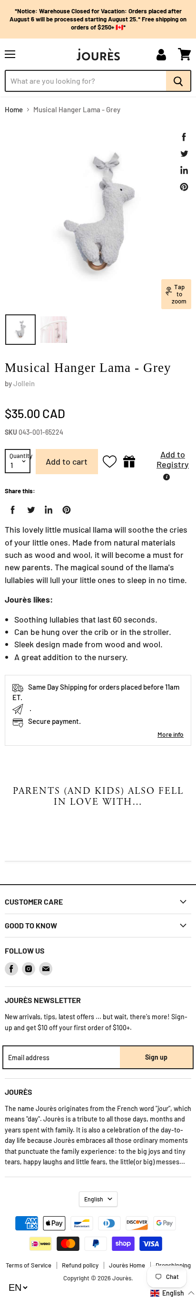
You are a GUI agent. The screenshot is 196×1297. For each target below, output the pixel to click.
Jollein (24, 383)
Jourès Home (127, 1265)
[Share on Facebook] (184, 137)
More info (170, 734)
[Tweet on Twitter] (184, 153)
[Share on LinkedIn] (184, 170)
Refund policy (80, 1265)
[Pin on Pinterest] (184, 187)
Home (14, 110)
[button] (165, 461)
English (93, 1199)
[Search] (178, 81)
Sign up (156, 1057)
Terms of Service (28, 1265)
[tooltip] (166, 477)
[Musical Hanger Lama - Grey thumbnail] (20, 329)
